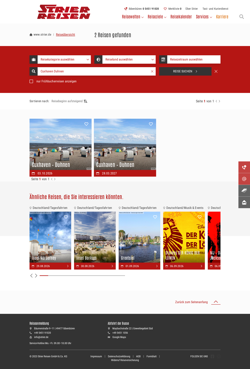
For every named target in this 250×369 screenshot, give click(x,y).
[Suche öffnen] (241, 16)
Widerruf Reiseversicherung (125, 360)
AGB (138, 356)
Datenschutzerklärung (119, 356)
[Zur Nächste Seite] (55, 179)
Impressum (96, 356)
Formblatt (152, 356)
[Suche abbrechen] (216, 71)
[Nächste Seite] (219, 101)
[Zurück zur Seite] (216, 101)
